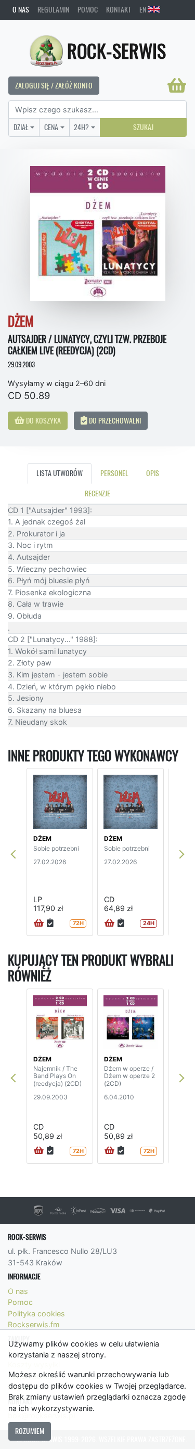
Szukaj (143, 127)
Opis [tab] (152, 473)
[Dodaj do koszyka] (38, 923)
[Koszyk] (177, 85)
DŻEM (42, 838)
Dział (21, 127)
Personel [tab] (114, 473)
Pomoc (87, 9)
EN (143, 9)
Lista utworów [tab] (59, 473)
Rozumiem (29, 1431)
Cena (51, 127)
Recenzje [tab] (97, 493)
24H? (81, 127)
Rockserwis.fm (34, 1324)
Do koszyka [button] (42, 420)
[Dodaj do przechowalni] (50, 923)
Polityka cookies (36, 1313)
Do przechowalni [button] (114, 420)
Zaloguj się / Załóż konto (54, 85)
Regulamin (53, 9)
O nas (20, 9)
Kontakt (118, 9)
